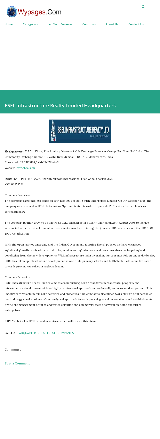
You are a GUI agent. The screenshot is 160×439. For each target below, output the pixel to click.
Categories (30, 24)
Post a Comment (17, 363)
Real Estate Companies (57, 333)
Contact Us (136, 24)
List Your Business (60, 24)
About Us (112, 24)
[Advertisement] (80, 56)
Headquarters (27, 333)
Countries (89, 24)
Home (9, 24)
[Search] (143, 7)
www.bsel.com (26, 168)
